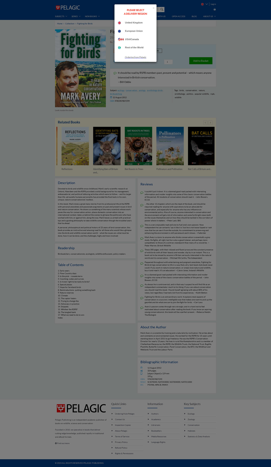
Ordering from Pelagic (135, 57)
